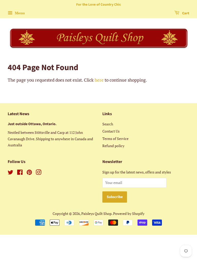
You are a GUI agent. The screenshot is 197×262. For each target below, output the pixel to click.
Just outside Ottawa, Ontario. (32, 124)
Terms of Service (115, 138)
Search (107, 124)
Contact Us (111, 131)
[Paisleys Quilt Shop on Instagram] (38, 173)
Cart (185, 13)
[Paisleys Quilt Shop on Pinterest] (29, 173)
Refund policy (113, 145)
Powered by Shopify (128, 213)
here (99, 80)
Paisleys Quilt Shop (96, 213)
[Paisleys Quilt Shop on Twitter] (10, 173)
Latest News (18, 114)
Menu (19, 12)
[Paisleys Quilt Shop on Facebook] (20, 173)
